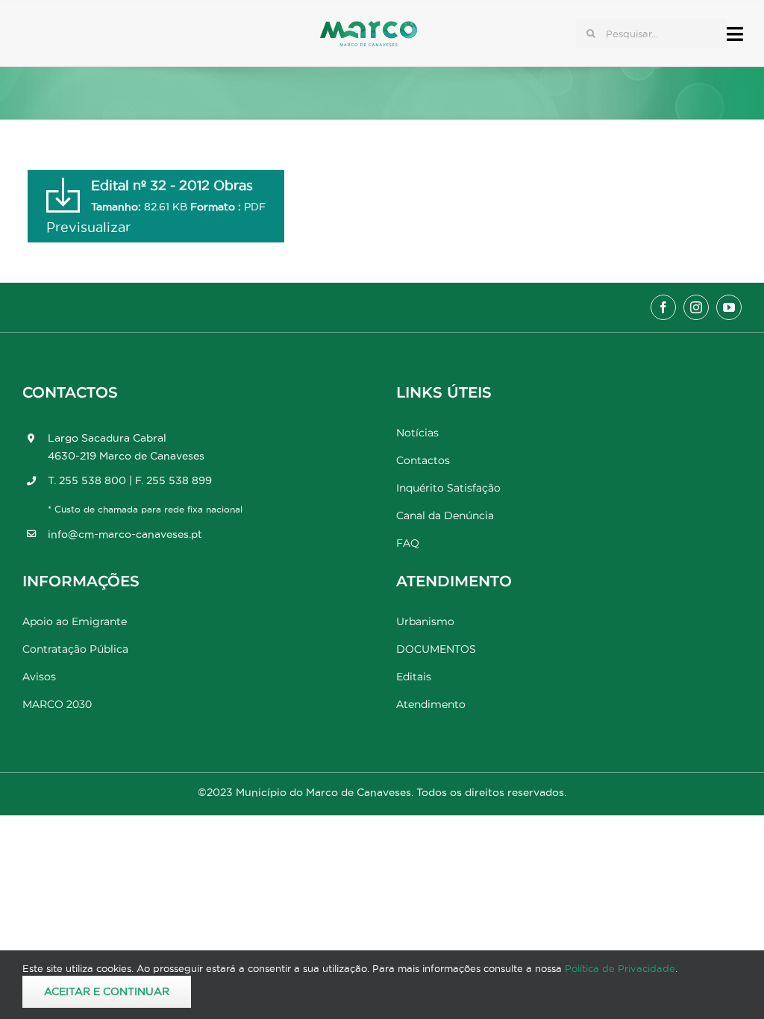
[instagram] (696, 307)
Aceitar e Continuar (106, 991)
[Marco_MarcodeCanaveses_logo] (368, 27)
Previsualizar (88, 227)
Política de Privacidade (620, 968)
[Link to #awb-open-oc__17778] (735, 34)
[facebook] (663, 307)
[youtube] (729, 307)
